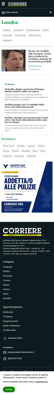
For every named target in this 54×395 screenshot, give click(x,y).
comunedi (7, 35)
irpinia (46, 30)
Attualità (26, 151)
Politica (15, 151)
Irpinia (6, 151)
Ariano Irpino (35, 35)
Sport (42, 151)
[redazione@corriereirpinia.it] (5, 352)
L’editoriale (8, 312)
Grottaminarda (33, 30)
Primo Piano (8, 146)
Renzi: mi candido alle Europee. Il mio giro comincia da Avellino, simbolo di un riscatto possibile (39, 56)
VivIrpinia (7, 156)
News (35, 151)
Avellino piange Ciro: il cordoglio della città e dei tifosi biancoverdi (24, 105)
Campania (31, 156)
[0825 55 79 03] (5, 358)
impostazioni (41, 381)
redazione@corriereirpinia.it (21, 352)
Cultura (41, 146)
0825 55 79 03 (14, 358)
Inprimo (31, 146)
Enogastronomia (10, 321)
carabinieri (18, 30)
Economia (19, 156)
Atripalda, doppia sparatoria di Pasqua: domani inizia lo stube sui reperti (25, 90)
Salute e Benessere (11, 325)
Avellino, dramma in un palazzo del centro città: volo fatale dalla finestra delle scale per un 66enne (26, 120)
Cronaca (21, 146)
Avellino (6, 30)
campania (7, 40)
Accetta (9, 389)
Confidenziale (9, 330)
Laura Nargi (20, 35)
